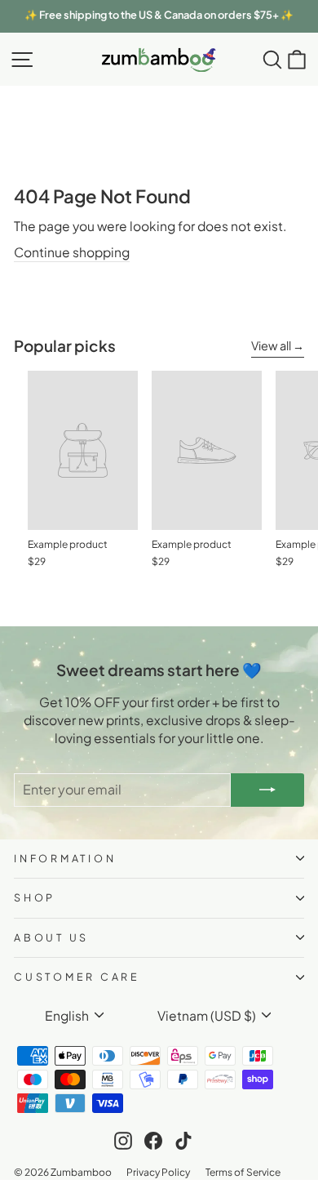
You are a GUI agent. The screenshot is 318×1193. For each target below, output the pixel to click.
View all (271, 345)
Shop (34, 897)
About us (51, 937)
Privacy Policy (158, 1172)
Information (65, 858)
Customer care (77, 976)
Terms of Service (242, 1172)
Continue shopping (72, 252)
